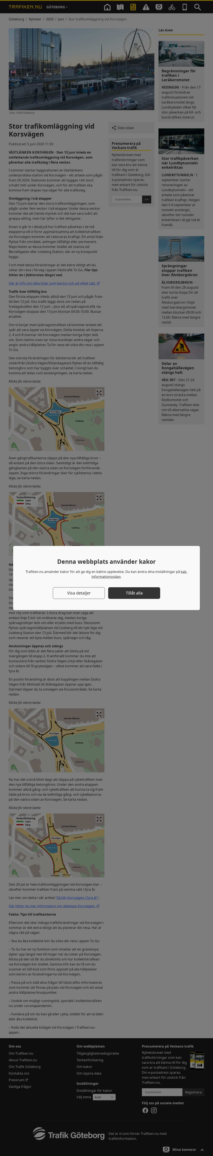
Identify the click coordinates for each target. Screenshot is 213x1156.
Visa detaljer (79, 593)
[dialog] (106, 578)
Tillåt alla (134, 593)
